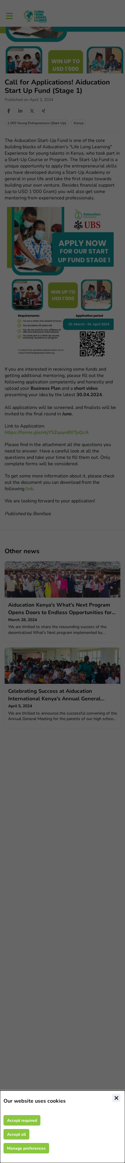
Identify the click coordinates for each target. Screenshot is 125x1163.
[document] (62, 1126)
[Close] (116, 1098)
